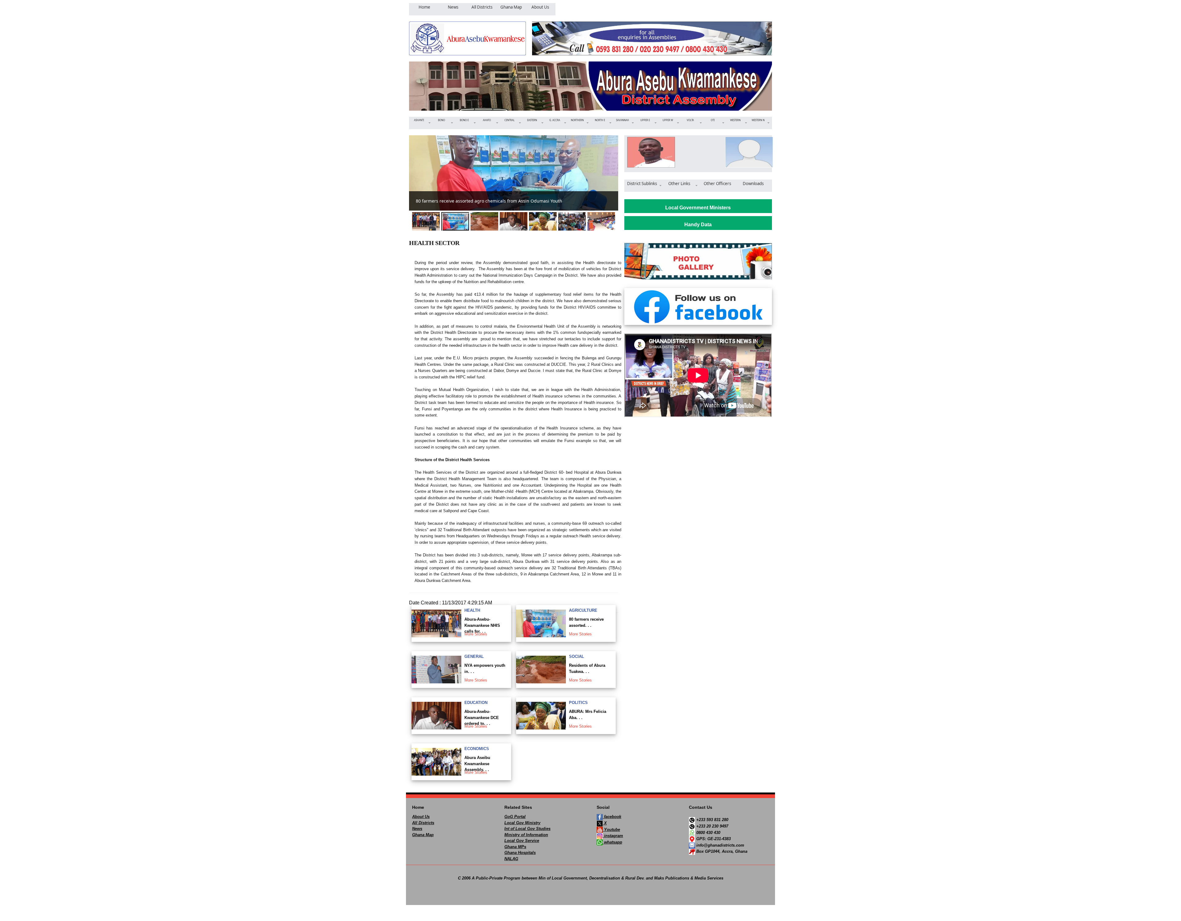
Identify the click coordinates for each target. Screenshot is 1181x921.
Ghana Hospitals (520, 852)
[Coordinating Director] (747, 152)
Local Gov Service (521, 840)
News (417, 828)
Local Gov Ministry (522, 822)
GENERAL (474, 656)
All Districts (423, 822)
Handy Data (698, 224)
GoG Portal (515, 816)
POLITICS (578, 702)
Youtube (611, 829)
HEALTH (472, 610)
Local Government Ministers (698, 207)
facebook (612, 816)
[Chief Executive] (649, 152)
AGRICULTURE (583, 610)
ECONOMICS (476, 748)
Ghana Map (423, 834)
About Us (421, 816)
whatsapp (612, 842)
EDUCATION (475, 702)
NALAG (511, 858)
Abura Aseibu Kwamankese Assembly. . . (477, 763)
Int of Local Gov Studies (527, 828)
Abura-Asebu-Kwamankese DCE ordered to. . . (481, 717)
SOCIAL (576, 656)
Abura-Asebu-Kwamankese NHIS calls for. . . (482, 625)
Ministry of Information (526, 834)
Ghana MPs (515, 846)
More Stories (475, 634)
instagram (613, 835)
